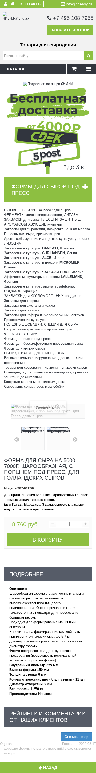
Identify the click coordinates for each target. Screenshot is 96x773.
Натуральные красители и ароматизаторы (38, 329)
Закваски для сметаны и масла (29, 305)
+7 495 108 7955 (72, 18)
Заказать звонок (70, 30)
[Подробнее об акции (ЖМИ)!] (48, 84)
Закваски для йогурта (21, 310)
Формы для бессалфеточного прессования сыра (43, 344)
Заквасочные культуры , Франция (39, 248)
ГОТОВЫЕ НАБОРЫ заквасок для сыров (37, 210)
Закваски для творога (21, 301)
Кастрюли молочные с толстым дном (34, 382)
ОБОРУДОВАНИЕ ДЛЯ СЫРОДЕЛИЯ (34, 353)
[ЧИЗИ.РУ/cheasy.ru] (16, 25)
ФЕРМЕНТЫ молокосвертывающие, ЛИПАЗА (41, 215)
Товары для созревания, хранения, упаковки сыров (45, 367)
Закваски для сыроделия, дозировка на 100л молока (47, 229)
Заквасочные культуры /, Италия (43, 272)
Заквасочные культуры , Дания (40, 253)
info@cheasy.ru (78, 4)
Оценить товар (76, 737)
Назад (49, 768)
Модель (10, 488)
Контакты (31, 4)
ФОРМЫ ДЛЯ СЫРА (20, 334)
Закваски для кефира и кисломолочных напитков (44, 315)
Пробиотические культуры (25, 320)
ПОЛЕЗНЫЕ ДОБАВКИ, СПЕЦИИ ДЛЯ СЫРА (41, 324)
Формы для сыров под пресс (27, 339)
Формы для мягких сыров (24, 348)
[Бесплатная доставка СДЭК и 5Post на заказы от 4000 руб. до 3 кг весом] (48, 130)
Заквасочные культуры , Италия (34, 258)
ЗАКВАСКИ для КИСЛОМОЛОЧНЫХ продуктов (42, 296)
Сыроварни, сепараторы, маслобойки (34, 386)
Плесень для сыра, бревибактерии (32, 234)
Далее (75, 439)
